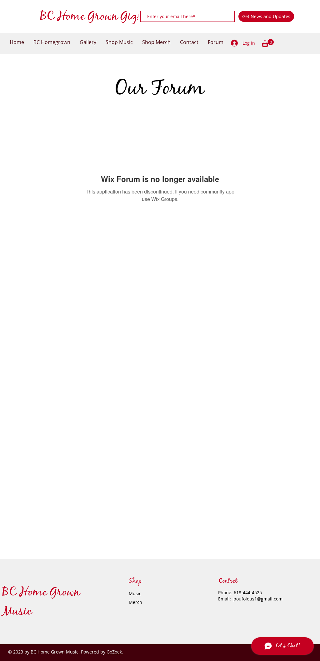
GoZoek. (115, 652)
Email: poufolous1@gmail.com (250, 599)
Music (135, 593)
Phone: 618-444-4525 (240, 592)
